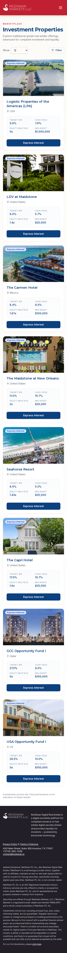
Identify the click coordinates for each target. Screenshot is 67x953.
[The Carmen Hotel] (33, 264)
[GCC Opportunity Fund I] (33, 627)
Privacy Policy (10, 844)
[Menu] (60, 7)
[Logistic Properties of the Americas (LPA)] (33, 78)
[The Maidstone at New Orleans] (33, 354)
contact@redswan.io (13, 854)
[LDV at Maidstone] (33, 173)
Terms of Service (29, 844)
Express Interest (33, 142)
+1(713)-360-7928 (12, 851)
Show (6, 50)
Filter (59, 50)
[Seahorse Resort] (33, 445)
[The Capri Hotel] (33, 536)
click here (36, 944)
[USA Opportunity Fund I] (33, 717)
